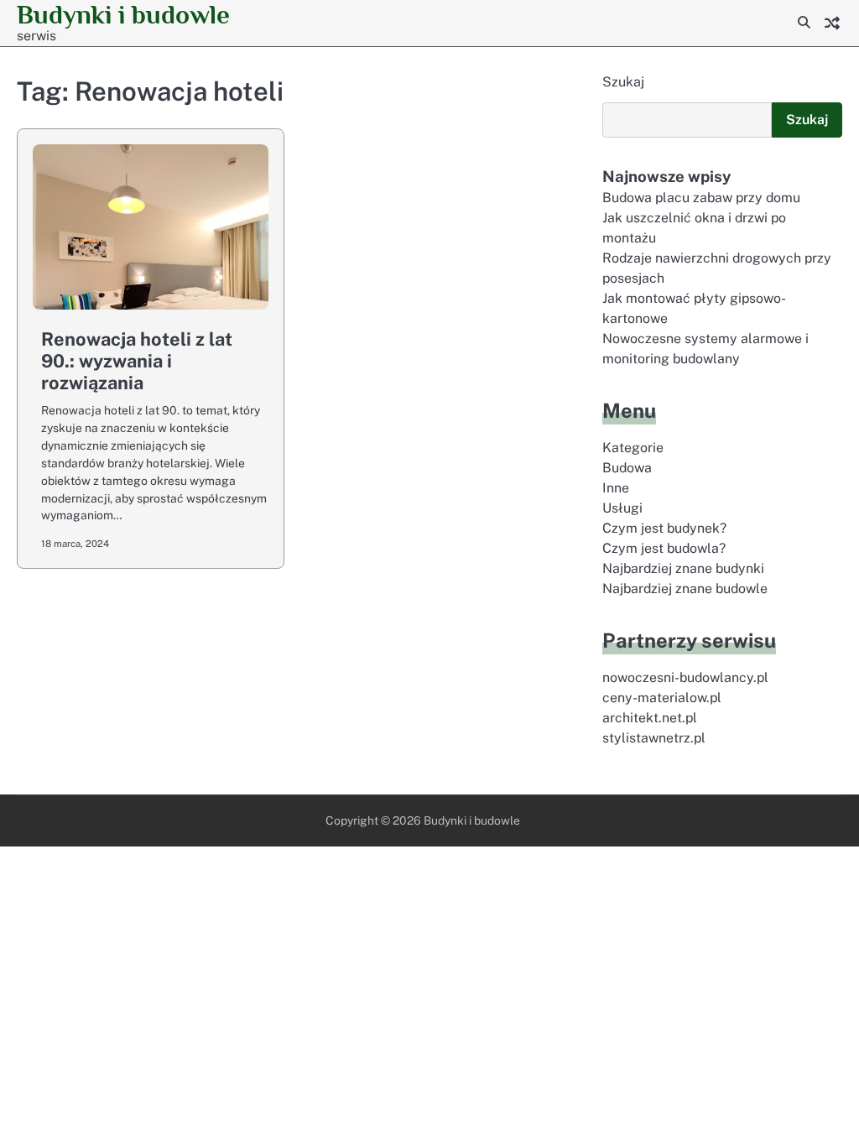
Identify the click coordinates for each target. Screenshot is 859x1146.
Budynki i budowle (123, 14)
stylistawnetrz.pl (653, 738)
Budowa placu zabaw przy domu (701, 198)
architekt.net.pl (649, 718)
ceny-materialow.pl (661, 698)
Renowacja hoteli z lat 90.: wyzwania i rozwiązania (136, 360)
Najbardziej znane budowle (685, 588)
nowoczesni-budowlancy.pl (685, 677)
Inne (615, 488)
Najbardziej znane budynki (683, 568)
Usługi (622, 508)
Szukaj (623, 82)
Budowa (627, 468)
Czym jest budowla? (664, 548)
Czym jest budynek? (664, 528)
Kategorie (633, 448)
